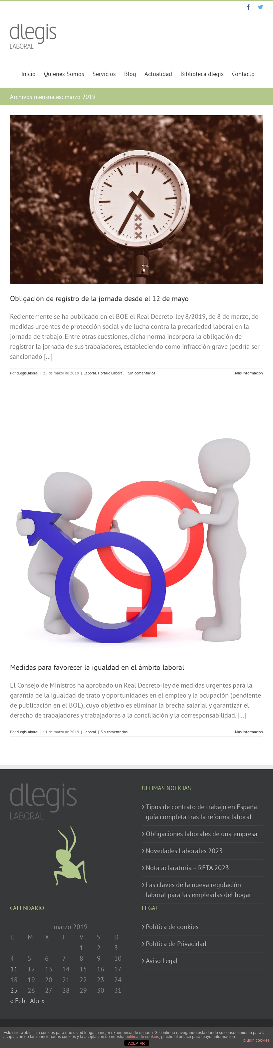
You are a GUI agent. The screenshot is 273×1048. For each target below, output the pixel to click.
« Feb (17, 1000)
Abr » (37, 1000)
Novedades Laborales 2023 (184, 850)
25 (14, 990)
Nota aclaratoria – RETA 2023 (187, 867)
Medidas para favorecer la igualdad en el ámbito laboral (97, 667)
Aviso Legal (162, 960)
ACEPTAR (136, 1043)
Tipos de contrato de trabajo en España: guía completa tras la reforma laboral (202, 811)
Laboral (90, 372)
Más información (249, 372)
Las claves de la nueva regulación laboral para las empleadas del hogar (198, 889)
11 (14, 969)
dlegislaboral (28, 372)
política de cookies (142, 1036)
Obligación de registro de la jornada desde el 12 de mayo (99, 298)
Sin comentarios (141, 372)
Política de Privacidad (176, 943)
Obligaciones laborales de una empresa (201, 833)
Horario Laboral (111, 372)
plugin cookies (256, 1040)
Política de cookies (172, 926)
